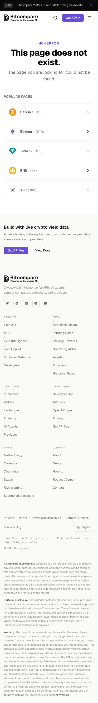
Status (8, 479)
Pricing (58, 418)
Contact (58, 488)
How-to (58, 471)
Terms (23, 518)
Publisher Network (17, 357)
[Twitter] (7, 303)
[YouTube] (35, 303)
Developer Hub (63, 394)
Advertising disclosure (46, 518)
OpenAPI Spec (63, 410)
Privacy (9, 518)
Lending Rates (63, 333)
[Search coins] (55, 18)
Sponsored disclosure (19, 496)
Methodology (13, 455)
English (86, 527)
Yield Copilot (12, 349)
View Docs (42, 250)
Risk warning (13, 488)
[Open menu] (89, 18)
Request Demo (63, 479)
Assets (58, 357)
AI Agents (11, 426)
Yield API (10, 325)
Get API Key (16, 250)
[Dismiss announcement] (91, 5)
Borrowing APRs (64, 349)
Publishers (11, 394)
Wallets (9, 402)
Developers (12, 365)
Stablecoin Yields (65, 325)
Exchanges (12, 410)
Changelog (11, 471)
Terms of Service (14, 695)
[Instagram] (45, 303)
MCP (7, 333)
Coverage (10, 463)
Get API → (73, 18)
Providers (59, 365)
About (57, 455)
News (57, 463)
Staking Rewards (65, 341)
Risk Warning (61, 695)
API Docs (59, 402)
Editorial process (77, 518)
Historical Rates (64, 373)
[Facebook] (16, 303)
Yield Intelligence (16, 341)
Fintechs (10, 418)
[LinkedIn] (26, 303)
